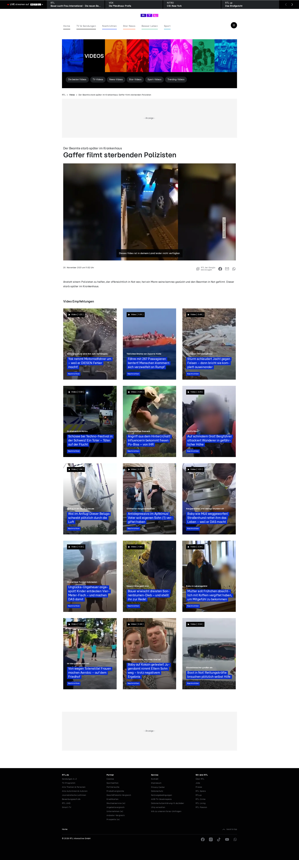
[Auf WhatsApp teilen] (234, 269)
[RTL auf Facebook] (203, 839)
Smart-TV (66, 807)
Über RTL (200, 779)
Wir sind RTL (202, 775)
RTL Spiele (201, 791)
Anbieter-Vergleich (116, 816)
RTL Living (200, 803)
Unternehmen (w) (115, 811)
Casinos (110, 779)
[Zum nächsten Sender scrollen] (292, 4)
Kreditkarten (113, 799)
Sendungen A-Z (69, 779)
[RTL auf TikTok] (219, 839)
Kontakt (155, 779)
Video (72, 95)
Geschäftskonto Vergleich (119, 795)
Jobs (198, 783)
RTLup (199, 795)
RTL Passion (201, 807)
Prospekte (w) (113, 820)
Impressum (156, 783)
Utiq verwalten (158, 807)
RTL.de (65, 775)
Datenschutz (157, 791)
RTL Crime (201, 799)
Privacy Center (158, 787)
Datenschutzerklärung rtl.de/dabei (167, 803)
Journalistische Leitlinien (74, 795)
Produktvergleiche (115, 791)
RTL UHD (66, 803)
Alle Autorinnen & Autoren (74, 791)
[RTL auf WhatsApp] (235, 839)
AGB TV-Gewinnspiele (161, 799)
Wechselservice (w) (116, 803)
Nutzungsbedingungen (161, 795)
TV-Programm (68, 783)
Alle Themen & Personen (73, 787)
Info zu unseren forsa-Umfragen (166, 811)
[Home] (149, 15)
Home (65, 829)
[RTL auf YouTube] (227, 839)
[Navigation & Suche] (234, 25)
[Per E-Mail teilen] (227, 269)
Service (154, 775)
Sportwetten (112, 783)
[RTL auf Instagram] (211, 839)
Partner (110, 775)
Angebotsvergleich (116, 807)
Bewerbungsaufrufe (71, 799)
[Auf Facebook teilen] (220, 269)
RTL (64, 95)
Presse (199, 787)
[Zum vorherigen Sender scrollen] (286, 4)
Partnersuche (113, 787)
